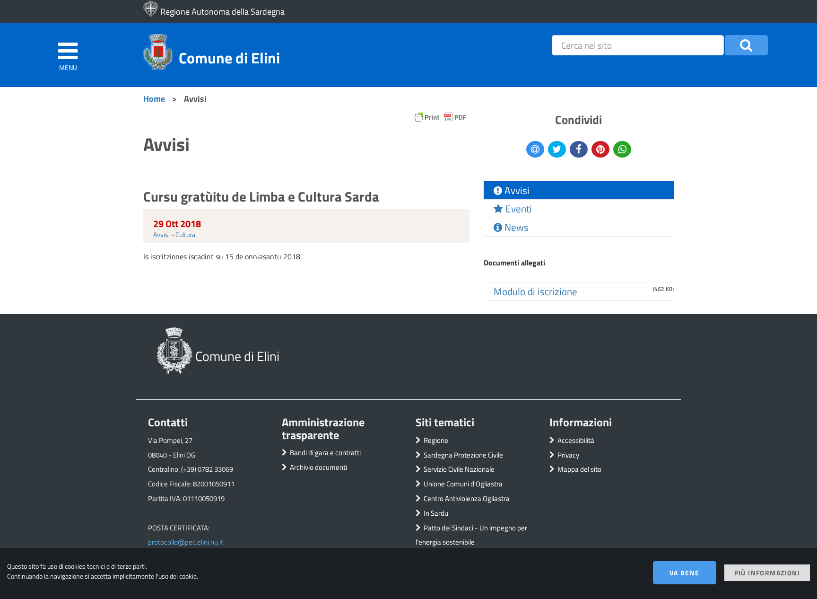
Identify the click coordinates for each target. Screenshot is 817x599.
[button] (746, 45)
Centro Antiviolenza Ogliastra (467, 498)
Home (154, 98)
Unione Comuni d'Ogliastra (463, 483)
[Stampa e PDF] (440, 119)
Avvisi (161, 234)
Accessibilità (575, 440)
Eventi (517, 208)
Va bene (684, 573)
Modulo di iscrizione (535, 291)
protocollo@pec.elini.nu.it (185, 542)
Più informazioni (767, 573)
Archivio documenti (318, 467)
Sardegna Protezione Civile (463, 454)
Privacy (568, 454)
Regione (436, 440)
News (515, 227)
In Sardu (436, 513)
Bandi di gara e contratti (325, 452)
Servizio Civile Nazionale (459, 469)
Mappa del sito (579, 469)
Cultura (185, 234)
